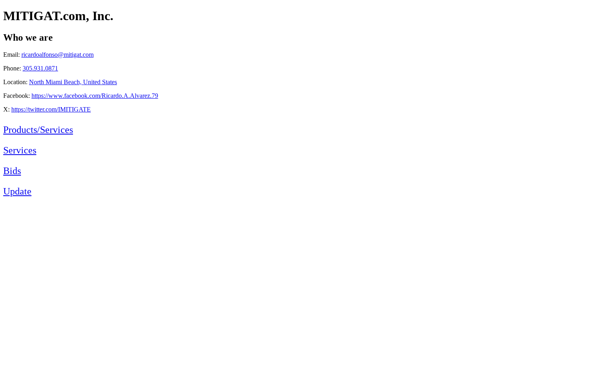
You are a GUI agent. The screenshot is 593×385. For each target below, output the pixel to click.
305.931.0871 (40, 68)
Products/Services (38, 129)
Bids (12, 171)
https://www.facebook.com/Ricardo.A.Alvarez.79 (94, 95)
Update (17, 191)
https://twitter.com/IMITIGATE (51, 109)
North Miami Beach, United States (73, 82)
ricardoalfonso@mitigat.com (57, 54)
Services (19, 150)
